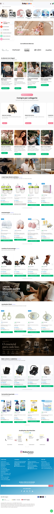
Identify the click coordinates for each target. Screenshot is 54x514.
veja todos (17, 88)
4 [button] (25, 278)
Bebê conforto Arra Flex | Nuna (6, 79)
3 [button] (24, 278)
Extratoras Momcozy (19, 147)
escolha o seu (45, 85)
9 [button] (30, 278)
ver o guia (4, 153)
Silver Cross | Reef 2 (46, 147)
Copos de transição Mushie (33, 79)
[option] (7, 33)
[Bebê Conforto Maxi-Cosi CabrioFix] (47, 69)
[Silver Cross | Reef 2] (47, 137)
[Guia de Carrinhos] (7, 137)
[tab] (10, 177)
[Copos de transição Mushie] (33, 69)
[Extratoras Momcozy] (20, 137)
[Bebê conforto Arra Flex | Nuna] (7, 69)
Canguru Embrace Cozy (19, 79)
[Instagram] (27, 491)
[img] (27, 431)
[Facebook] (21, 491)
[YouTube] (32, 491)
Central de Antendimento (33, 466)
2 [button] (23, 278)
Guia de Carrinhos (6, 147)
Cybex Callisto (31, 147)
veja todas (17, 154)
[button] (26, 447)
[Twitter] (24, 491)
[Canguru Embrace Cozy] (20, 69)
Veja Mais (20, 177)
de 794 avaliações (26, 432)
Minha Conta (30, 463)
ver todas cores (32, 87)
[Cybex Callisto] (33, 137)
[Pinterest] (30, 491)
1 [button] (22, 278)
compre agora (5, 88)
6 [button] (27, 278)
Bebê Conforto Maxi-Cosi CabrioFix (46, 79)
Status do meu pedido (32, 465)
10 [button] (31, 278)
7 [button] (28, 278)
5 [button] (26, 278)
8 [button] (29, 278)
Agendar (31, 0)
